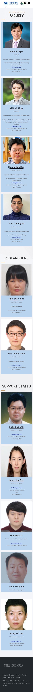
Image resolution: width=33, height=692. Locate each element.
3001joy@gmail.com (16, 488)
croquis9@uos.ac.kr (16, 641)
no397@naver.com (16, 365)
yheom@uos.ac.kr (16, 237)
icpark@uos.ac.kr (16, 67)
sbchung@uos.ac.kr (16, 183)
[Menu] (6, 7)
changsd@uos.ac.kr (16, 434)
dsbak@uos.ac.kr (16, 126)
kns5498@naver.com (16, 543)
